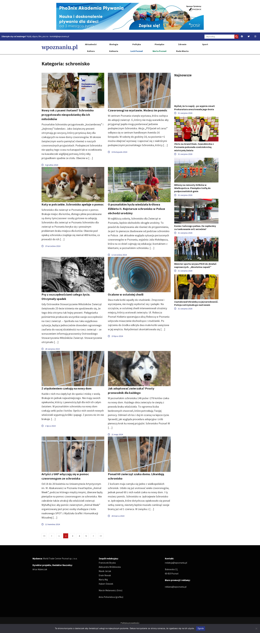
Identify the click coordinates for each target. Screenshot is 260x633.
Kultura (91, 51)
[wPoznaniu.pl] (60, 47)
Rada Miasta (182, 51)
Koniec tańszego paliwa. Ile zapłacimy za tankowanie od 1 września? (195, 227)
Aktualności (91, 44)
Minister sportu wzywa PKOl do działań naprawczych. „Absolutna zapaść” (195, 265)
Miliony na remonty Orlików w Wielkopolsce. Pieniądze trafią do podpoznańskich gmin (192, 188)
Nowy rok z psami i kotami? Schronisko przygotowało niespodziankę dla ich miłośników (68, 114)
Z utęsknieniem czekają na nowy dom (66, 388)
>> (101, 536)
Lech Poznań (136, 51)
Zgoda (201, 628)
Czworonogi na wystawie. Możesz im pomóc (137, 110)
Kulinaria (113, 51)
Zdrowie (182, 44)
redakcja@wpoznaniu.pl (176, 562)
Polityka (136, 44)
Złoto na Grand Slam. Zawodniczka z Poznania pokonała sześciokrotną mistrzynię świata (194, 147)
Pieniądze (159, 44)
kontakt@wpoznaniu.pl (59, 36)
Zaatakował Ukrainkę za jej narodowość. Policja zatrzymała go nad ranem (196, 303)
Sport (205, 44)
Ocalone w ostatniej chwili (125, 294)
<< (44, 536)
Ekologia (113, 44)
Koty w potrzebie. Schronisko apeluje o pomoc (73, 204)
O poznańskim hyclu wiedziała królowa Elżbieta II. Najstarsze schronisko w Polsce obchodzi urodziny (136, 208)
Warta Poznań (159, 51)
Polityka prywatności (130, 623)
